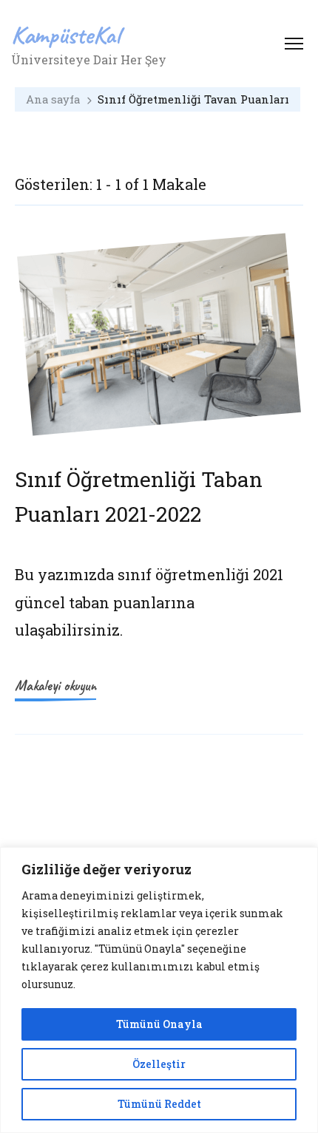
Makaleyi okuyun (55, 685)
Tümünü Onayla (159, 1024)
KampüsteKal (66, 34)
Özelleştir (159, 1064)
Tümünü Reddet (159, 1104)
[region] (159, 990)
